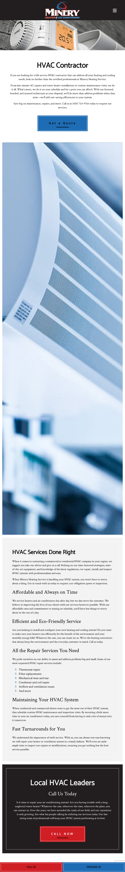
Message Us (94, 867)
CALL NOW (62, 834)
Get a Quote (62, 123)
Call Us (31, 867)
